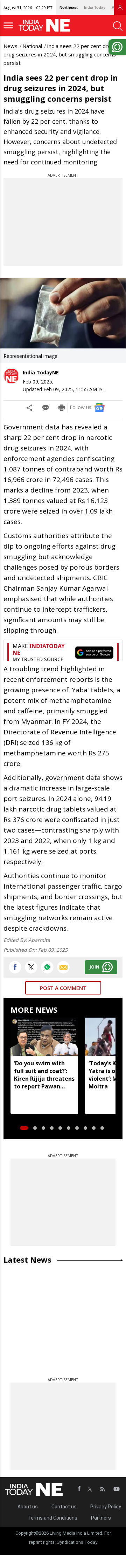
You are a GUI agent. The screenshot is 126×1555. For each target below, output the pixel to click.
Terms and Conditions (52, 1518)
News (11, 45)
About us (28, 1506)
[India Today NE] (47, 25)
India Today (94, 7)
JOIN (94, 967)
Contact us (64, 1506)
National (32, 45)
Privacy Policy (105, 1506)
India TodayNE (41, 372)
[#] (47, 967)
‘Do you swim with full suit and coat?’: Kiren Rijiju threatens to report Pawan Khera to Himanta (44, 1074)
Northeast (68, 7)
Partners (101, 1518)
